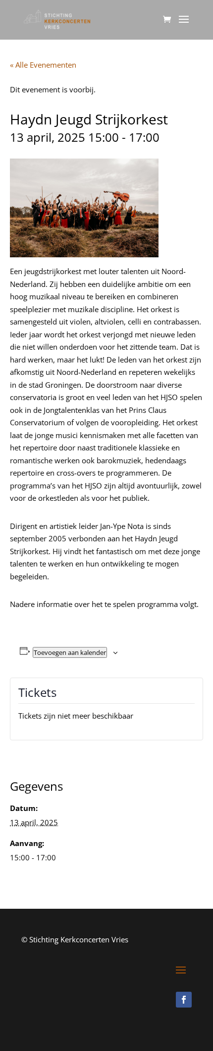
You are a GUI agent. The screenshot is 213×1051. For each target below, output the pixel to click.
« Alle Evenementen (43, 65)
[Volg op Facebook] (184, 1000)
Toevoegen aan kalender (70, 652)
